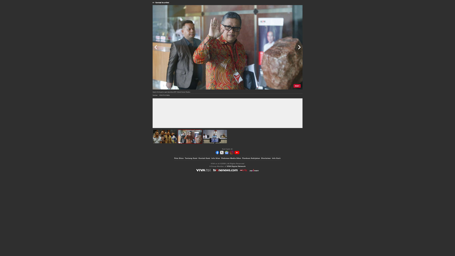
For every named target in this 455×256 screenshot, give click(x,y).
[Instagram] (231, 152)
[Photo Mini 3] (215, 137)
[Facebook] (217, 152)
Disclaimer (266, 158)
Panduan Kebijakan (251, 158)
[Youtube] (236, 152)
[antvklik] (243, 170)
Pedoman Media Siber (231, 158)
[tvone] (225, 170)
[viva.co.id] (203, 170)
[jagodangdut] (254, 170)
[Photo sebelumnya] (156, 47)
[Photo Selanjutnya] (299, 47)
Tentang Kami (191, 158)
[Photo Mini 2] (190, 137)
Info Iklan (215, 158)
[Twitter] (221, 152)
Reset (297, 86)
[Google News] (227, 152)
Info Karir (276, 158)
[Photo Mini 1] (165, 137)
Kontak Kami (204, 158)
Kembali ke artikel (162, 3)
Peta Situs (179, 158)
